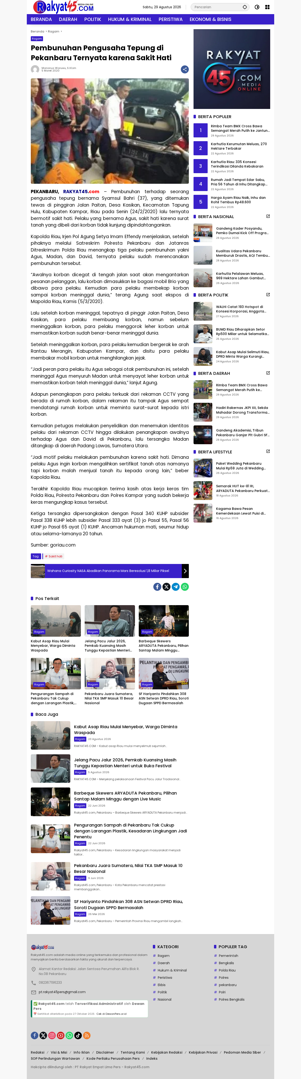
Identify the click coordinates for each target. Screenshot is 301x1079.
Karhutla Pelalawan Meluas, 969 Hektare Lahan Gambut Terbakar (240, 276)
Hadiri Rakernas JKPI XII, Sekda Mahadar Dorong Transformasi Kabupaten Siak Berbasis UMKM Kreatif (243, 410)
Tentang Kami (133, 1052)
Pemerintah (228, 955)
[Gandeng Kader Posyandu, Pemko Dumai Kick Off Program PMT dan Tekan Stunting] (203, 232)
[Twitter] (166, 587)
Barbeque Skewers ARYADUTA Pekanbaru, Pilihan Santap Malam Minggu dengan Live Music (164, 646)
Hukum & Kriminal (172, 970)
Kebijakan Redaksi (166, 1052)
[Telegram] (176, 587)
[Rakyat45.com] (63, 6)
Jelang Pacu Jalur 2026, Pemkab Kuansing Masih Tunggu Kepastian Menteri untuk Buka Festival (107, 646)
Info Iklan (82, 1052)
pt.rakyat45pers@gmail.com (62, 992)
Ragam (37, 38)
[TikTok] (78, 1035)
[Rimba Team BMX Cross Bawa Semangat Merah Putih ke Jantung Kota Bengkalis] (203, 389)
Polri (222, 992)
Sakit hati (55, 556)
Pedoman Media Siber (242, 1052)
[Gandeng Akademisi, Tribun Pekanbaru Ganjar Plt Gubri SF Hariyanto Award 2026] (203, 434)
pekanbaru (228, 985)
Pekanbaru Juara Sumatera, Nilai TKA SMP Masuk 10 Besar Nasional (109, 698)
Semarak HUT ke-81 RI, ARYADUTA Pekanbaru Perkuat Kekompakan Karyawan (242, 488)
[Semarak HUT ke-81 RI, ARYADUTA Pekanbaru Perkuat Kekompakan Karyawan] (203, 490)
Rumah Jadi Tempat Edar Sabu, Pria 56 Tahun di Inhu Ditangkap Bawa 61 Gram (238, 182)
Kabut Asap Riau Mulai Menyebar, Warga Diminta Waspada (53, 646)
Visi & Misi (59, 1052)
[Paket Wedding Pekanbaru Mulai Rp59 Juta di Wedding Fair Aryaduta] (203, 468)
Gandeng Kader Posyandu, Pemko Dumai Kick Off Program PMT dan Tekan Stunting (243, 231)
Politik (162, 992)
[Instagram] (52, 1035)
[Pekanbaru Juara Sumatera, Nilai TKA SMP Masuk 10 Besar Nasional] (110, 673)
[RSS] (87, 1035)
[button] (245, 7)
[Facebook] (157, 587)
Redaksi (37, 1052)
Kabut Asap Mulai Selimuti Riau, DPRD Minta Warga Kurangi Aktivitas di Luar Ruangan (242, 354)
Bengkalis (226, 963)
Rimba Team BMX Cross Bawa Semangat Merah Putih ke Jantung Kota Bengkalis (240, 128)
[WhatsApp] (185, 587)
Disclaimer (105, 1052)
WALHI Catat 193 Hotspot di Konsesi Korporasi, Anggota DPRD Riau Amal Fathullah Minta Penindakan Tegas (243, 309)
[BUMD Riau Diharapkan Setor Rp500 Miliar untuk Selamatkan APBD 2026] (203, 333)
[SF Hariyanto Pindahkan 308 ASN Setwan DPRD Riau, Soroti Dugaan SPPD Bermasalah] (164, 673)
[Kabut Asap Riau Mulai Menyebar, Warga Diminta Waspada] (56, 621)
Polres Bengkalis (232, 999)
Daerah (164, 963)
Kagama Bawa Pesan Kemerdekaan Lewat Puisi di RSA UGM (240, 511)
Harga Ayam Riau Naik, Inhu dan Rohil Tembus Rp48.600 (238, 200)
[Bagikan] (185, 69)
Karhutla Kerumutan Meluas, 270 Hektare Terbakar (239, 146)
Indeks (152, 1058)
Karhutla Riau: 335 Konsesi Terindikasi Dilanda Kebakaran (237, 164)
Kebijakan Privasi (203, 1052)
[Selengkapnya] (268, 216)
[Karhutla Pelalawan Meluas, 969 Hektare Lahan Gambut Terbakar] (203, 277)
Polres (224, 977)
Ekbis (162, 985)
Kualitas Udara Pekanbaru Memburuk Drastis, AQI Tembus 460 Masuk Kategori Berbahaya (243, 253)
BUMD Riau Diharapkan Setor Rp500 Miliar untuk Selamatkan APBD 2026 (242, 331)
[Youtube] (60, 1035)
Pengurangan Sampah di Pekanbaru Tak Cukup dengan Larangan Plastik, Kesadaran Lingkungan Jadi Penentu (55, 699)
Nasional (164, 999)
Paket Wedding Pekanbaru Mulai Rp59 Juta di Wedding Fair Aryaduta (240, 466)
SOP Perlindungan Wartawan (55, 1058)
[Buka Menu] (267, 7)
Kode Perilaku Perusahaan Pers (113, 1058)
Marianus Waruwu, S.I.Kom (59, 68)
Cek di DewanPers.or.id (111, 1014)
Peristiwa (165, 977)
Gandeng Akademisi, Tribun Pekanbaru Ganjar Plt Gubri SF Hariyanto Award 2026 (241, 432)
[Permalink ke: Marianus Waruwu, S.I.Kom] (36, 69)
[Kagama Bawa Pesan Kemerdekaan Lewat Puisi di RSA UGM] (203, 513)
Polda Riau (227, 970)
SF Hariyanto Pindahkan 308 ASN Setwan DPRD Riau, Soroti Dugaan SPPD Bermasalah (164, 698)
